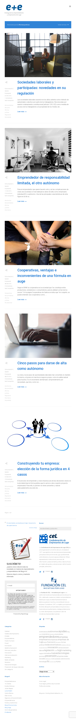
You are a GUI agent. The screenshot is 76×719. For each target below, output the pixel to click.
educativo (52, 634)
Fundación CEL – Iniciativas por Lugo (52, 592)
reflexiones (48, 659)
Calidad (7, 631)
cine (40, 634)
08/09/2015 (8, 283)
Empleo (7, 636)
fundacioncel (8, 302)
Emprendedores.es (10, 681)
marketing (66, 650)
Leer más (20, 112)
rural (52, 659)
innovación (53, 647)
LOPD (55, 650)
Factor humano (9, 641)
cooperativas (8, 293)
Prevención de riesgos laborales (14, 667)
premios (42, 656)
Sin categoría (9, 669)
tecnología (43, 662)
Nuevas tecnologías (11, 664)
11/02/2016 (8, 191)
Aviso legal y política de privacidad (49, 683)
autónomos (8, 200)
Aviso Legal (42, 681)
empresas (54, 640)
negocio (41, 653)
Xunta (58, 662)
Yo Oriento (8, 683)
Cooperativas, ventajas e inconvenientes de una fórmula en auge (44, 275)
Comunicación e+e (9, 88)
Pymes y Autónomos (11, 703)
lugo (59, 650)
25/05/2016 (8, 95)
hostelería (63, 645)
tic (48, 661)
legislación (8, 115)
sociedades (8, 117)
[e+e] (14, 10)
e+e (43, 693)
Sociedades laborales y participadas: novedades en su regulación (41, 87)
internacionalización (63, 647)
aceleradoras (43, 632)
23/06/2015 (8, 477)
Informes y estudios (10, 650)
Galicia (58, 645)
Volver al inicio (62, 25)
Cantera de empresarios (12, 633)
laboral (41, 650)
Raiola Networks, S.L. (57, 693)
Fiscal (6, 643)
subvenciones (65, 659)
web (55, 661)
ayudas (63, 631)
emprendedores (9, 105)
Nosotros (7, 662)
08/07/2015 (8, 376)
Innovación (8, 653)
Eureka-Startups (10, 686)
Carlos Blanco (9, 693)
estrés (45, 642)
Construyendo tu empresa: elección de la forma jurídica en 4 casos (43, 469)
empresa (7, 107)
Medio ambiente (9, 660)
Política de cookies (44, 686)
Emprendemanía (10, 700)
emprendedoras (59, 634)
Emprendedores (9, 638)
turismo (52, 661)
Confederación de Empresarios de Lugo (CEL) (55, 547)
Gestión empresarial (11, 648)
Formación (8, 645)
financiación (51, 642)
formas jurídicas (7, 111)
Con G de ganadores (11, 710)
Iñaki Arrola (8, 695)
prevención (51, 655)
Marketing (8, 657)
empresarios (44, 639)
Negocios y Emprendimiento (13, 698)
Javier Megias (9, 688)
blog (68, 631)
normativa (8, 210)
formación (58, 642)
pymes (61, 656)
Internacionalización (11, 655)
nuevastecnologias (60, 653)
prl (58, 656)
